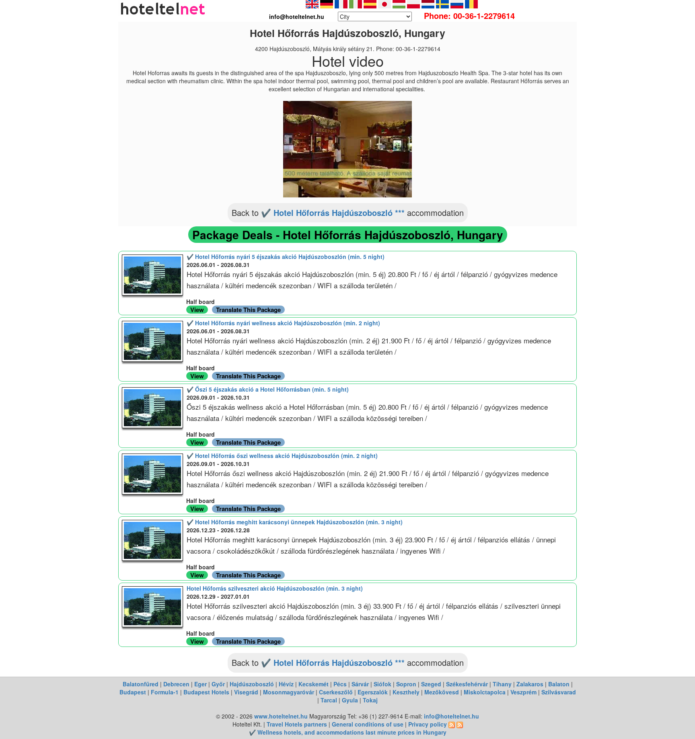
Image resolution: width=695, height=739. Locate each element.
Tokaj (370, 700)
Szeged (431, 684)
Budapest (132, 692)
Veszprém (523, 692)
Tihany (502, 684)
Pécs (340, 684)
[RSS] (451, 724)
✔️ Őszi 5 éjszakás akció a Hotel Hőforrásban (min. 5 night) (268, 389)
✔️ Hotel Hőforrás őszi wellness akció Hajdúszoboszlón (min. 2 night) (282, 456)
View (197, 310)
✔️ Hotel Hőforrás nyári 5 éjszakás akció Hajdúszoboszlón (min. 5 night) (286, 256)
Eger (200, 684)
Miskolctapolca (485, 692)
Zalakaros (529, 684)
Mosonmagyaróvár (288, 692)
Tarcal (329, 700)
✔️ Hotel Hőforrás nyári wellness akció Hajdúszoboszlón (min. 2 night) (283, 323)
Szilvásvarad (558, 692)
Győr (218, 684)
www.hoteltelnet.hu (281, 716)
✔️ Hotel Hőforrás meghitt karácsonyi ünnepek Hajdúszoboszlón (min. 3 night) (295, 522)
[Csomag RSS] (459, 724)
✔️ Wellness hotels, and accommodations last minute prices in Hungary (347, 732)
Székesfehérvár (467, 684)
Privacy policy (427, 724)
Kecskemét (313, 684)
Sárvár (360, 684)
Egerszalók (373, 692)
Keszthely (406, 692)
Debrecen (176, 684)
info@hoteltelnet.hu (451, 716)
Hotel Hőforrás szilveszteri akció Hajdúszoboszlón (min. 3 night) (275, 588)
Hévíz (286, 684)
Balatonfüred (140, 684)
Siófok (382, 684)
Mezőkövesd (441, 692)
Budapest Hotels (206, 692)
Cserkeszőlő (336, 692)
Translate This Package (248, 310)
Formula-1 (165, 692)
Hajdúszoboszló (252, 684)
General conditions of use (367, 724)
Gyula (350, 700)
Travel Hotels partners (297, 724)
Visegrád (246, 692)
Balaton (559, 684)
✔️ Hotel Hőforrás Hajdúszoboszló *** (333, 212)
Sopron (406, 684)
